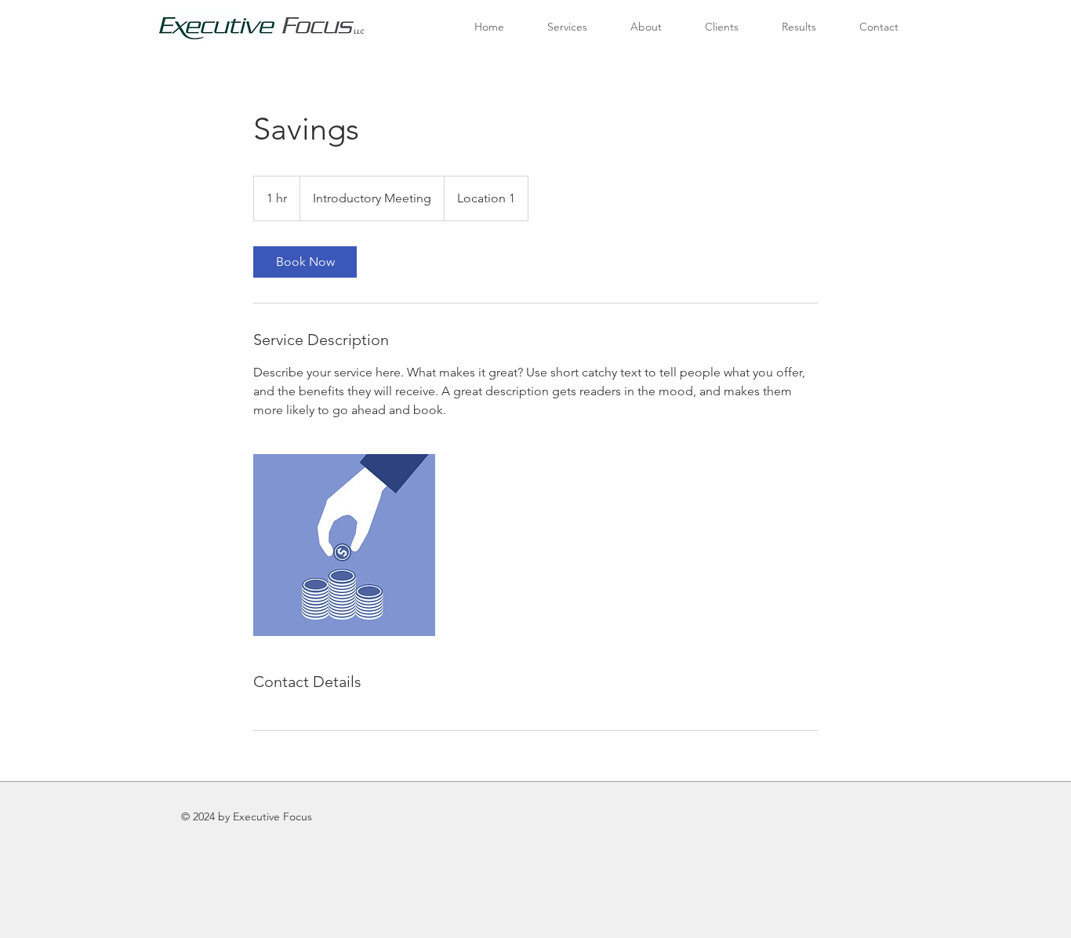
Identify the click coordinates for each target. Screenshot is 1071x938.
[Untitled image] (344, 545)
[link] (305, 262)
